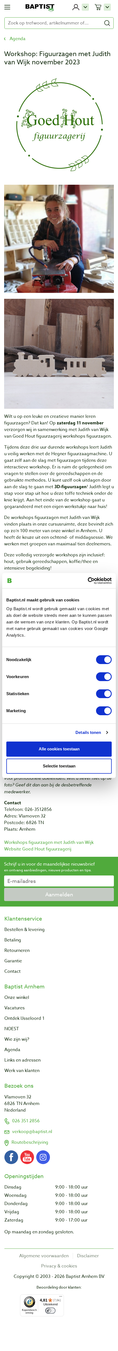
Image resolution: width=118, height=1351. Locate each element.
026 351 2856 (26, 1121)
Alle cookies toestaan (59, 749)
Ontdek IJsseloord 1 (24, 1018)
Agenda (18, 39)
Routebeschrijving (30, 1142)
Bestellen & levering (24, 929)
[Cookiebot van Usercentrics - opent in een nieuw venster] (88, 580)
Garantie (13, 961)
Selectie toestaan (59, 766)
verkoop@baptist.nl (32, 1131)
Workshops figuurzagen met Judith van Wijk (49, 842)
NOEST (11, 1029)
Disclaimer (88, 1256)
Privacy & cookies (59, 1266)
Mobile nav (7, 7)
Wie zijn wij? (16, 1039)
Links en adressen (22, 1060)
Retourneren (17, 950)
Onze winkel (16, 997)
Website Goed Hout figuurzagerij (37, 849)
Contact (12, 971)
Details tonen (88, 732)
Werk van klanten (22, 1070)
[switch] (104, 676)
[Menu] (60, 1297)
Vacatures (14, 1008)
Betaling (12, 940)
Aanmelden (59, 894)
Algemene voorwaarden (44, 1256)
